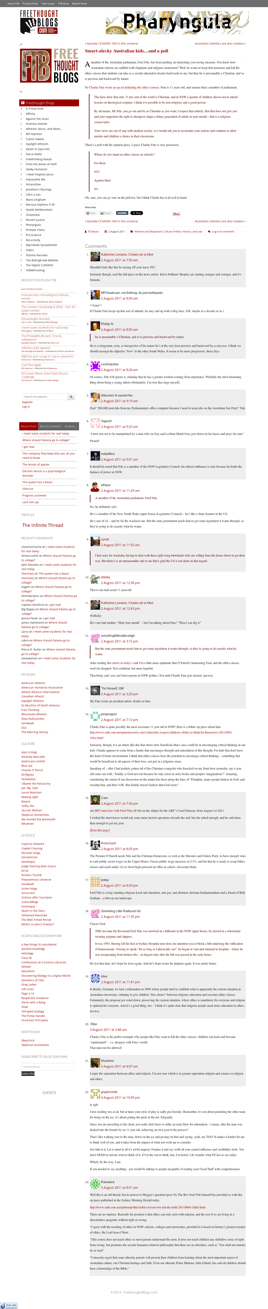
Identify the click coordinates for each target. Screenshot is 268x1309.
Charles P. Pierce (32, 770)
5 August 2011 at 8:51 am (119, 1187)
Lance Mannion (31, 792)
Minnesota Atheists (34, 714)
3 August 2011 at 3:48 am (108, 1030)
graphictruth (109, 1092)
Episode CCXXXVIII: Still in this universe (112, 43)
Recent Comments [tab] (51, 426)
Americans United (33, 761)
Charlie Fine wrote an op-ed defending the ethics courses (124, 87)
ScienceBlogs (29, 902)
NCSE (24, 871)
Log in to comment (223, 231)
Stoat (24, 1007)
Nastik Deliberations (39, 209)
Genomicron (29, 857)
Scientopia (28, 906)
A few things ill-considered (39, 944)
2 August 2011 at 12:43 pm (120, 608)
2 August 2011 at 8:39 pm (119, 885)
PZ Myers (50, 330)
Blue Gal (26, 766)
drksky (105, 577)
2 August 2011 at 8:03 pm (119, 849)
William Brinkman (66, 351)
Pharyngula (33, 225)
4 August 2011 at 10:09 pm (120, 1097)
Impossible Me (35, 179)
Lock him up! (30, 502)
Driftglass (27, 774)
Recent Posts (79, 3)
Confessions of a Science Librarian (44, 962)
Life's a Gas (33, 194)
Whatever (27, 823)
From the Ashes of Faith (41, 164)
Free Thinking (30, 710)
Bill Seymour (34, 134)
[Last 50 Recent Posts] (31, 289)
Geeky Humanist (36, 169)
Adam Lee (54, 342)
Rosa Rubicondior (33, 719)
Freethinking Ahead (39, 159)
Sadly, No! (27, 806)
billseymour (52, 368)
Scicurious (28, 893)
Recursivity (33, 240)
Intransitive (33, 184)
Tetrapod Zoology (32, 1011)
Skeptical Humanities (35, 815)
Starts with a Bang (33, 1002)
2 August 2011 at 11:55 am (120, 545)
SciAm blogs (29, 888)
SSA (23, 728)
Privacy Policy (30, 3)
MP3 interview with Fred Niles (114, 810)
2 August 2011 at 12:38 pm (120, 583)
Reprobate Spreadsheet (41, 245)
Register (27, 402)
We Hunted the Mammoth (38, 819)
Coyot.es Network (32, 844)
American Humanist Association (42, 687)
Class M (26, 958)
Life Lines (27, 989)
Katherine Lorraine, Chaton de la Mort (127, 254)
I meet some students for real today (44, 327)
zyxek (105, 539)
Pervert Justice (35, 220)
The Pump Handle (33, 1016)
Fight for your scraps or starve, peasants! (47, 356)
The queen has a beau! (37, 482)
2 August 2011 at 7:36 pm (119, 803)
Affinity (30, 114)
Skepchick (27, 1040)
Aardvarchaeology (33, 949)
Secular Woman (31, 810)
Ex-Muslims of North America (40, 705)
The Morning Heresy (34, 732)
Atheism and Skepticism (148, 231)
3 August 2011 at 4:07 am (119, 1066)
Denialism (28, 971)
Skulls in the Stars (33, 911)
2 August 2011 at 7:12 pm (119, 720)
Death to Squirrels (38, 149)
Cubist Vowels (35, 139)
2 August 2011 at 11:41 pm (120, 982)
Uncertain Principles (34, 1020)
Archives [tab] (70, 426)
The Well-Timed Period (36, 920)
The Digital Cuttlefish (39, 265)
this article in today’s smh (122, 663)
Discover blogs (30, 853)
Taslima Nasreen (37, 255)
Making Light (29, 797)
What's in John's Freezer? (37, 924)
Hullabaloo (28, 779)
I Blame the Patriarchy (35, 783)
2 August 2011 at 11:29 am (120, 490)
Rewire (25, 801)
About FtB (13, 3)
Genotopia (28, 862)
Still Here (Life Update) (35, 348)
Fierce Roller (34, 154)
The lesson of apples (35, 464)
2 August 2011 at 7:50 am (119, 260)
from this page (99, 830)
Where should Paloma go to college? (46, 440)
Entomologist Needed (35, 319)
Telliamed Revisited (34, 915)
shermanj (27, 573)
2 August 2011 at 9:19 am (119, 401)
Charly (44, 313)
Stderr (30, 250)
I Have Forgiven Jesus (40, 174)
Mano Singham (36, 199)
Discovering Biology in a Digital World (45, 975)
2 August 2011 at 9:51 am (119, 459)
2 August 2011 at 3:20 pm (119, 694)
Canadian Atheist (32, 696)
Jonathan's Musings (39, 189)
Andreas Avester (36, 124)
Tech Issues (48, 3)
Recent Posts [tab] (28, 426)
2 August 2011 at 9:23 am (119, 426)
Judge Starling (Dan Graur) (38, 866)
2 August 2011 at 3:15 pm (119, 641)
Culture (167, 231)
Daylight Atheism (37, 144)
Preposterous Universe (36, 879)
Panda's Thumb (31, 875)
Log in (26, 406)
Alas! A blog (29, 752)
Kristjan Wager (52, 380)
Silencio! (27, 489)
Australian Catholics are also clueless (219, 43)
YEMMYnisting (35, 270)
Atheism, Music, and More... (44, 129)
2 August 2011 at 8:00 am (119, 298)
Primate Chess (35, 230)
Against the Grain (37, 119)
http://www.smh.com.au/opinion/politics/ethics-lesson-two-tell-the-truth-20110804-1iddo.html (147, 1207)
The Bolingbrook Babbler (42, 260)
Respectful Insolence (35, 998)
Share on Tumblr (122, 213)
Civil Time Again (31, 365)
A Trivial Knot (34, 108)
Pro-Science (33, 235)
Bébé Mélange (51, 322)
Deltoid (26, 966)
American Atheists (33, 683)
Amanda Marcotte (33, 757)
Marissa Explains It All (40, 204)
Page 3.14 (27, 993)
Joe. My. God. (29, 788)
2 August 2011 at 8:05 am (119, 329)
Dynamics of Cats (32, 980)
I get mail (28, 447)
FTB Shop (63, 3)
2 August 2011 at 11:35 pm (120, 917)
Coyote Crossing (31, 848)
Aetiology (27, 953)
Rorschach (108, 843)
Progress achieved (34, 495)
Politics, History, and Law (187, 231)
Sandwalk (27, 723)
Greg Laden (28, 984)
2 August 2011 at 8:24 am (119, 370)
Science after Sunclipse (36, 897)
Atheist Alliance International (40, 692)
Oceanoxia (33, 215)
